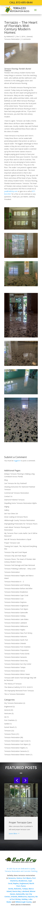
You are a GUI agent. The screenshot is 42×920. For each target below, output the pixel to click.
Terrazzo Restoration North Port (16, 640)
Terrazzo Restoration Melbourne (16, 626)
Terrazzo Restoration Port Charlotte (17, 647)
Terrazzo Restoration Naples (14, 630)
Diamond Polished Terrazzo (14, 500)
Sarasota (12, 878)
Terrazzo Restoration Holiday (15, 616)
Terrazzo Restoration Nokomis (15, 636)
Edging (6, 507)
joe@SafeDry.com (10, 191)
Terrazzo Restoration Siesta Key (16, 660)
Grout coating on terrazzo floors (16, 517)
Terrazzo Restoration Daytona (15, 602)
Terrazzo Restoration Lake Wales (16, 619)
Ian (5, 717)
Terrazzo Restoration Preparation (16, 650)
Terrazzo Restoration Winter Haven (17, 674)
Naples (16, 883)
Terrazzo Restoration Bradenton (16, 592)
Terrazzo (7, 731)
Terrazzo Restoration (12, 39)
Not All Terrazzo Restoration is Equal (17, 539)
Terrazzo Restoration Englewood (16, 606)
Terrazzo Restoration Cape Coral (16, 595)
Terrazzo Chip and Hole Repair (15, 556)
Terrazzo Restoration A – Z (14, 582)
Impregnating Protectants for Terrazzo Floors (20, 524)
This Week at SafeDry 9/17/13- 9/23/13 (18, 687)
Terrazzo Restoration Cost (14, 599)
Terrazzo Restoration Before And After (18, 588)
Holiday (25, 899)
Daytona (31, 896)
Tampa (25, 889)
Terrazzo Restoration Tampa (14, 667)
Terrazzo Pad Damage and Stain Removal (19, 565)
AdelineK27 (10, 36)
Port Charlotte (9, 720)
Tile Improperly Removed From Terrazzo (19, 691)
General (29, 36)
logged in (17, 461)
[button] (17, 780)
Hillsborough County (23, 902)
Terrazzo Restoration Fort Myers (16, 609)
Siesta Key (16, 891)
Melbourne (22, 896)
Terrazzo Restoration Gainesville (16, 612)
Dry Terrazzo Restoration (13, 703)
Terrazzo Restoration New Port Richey (18, 633)
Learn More (13, 833)
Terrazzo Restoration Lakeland (15, 623)
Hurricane (7, 713)
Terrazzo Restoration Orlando (15, 643)
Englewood (8, 706)
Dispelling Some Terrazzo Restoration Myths (20, 503)
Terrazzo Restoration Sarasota (15, 657)
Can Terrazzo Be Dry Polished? (15, 483)
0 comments (26, 39)
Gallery (6, 510)
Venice (19, 878)
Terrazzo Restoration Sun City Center (17, 664)
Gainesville (20, 894)
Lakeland (25, 891)
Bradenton (23, 881)
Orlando (14, 896)
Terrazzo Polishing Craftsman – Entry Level (20, 569)
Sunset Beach (9, 727)
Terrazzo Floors (10, 734)
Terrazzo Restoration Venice (14, 671)
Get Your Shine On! (11, 513)
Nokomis (17, 889)
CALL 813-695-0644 (21, 2)
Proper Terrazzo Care (12, 543)
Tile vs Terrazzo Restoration (14, 694)
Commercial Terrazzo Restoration (16, 493)
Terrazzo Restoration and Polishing (17, 585)
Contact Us (8, 496)
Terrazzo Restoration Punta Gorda (16, 654)
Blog (6, 480)
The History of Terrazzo (13, 684)
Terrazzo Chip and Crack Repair (15, 552)
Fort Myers (26, 878)
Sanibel (6, 724)
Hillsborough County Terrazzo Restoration (19, 520)
